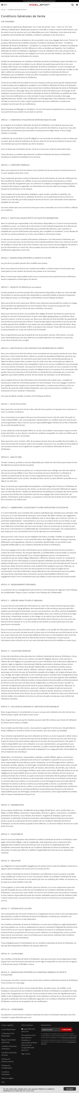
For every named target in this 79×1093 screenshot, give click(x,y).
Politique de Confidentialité (7, 1066)
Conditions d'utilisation (6, 1073)
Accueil (3, 10)
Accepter (69, 1089)
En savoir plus (28, 1090)
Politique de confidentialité (69, 1037)
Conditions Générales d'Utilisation (9, 1047)
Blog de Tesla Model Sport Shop (9, 1041)
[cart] (77, 5)
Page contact (25, 1054)
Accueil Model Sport (9, 1029)
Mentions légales (7, 1078)
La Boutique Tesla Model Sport (8, 1034)
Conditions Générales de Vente (9, 1054)
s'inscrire (66, 1030)
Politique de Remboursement (7, 1060)
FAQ (3, 1082)
